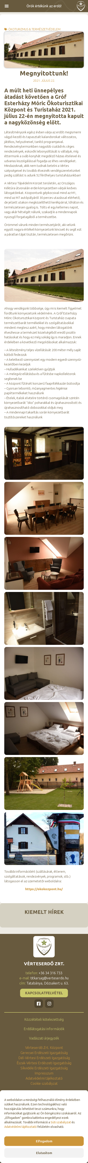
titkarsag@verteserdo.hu (50, 978)
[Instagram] (49, 1003)
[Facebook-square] (38, 1003)
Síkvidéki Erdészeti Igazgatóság (44, 1068)
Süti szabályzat (61, 1122)
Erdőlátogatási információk (44, 1029)
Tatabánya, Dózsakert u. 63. (47, 983)
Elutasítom (44, 1153)
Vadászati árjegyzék (44, 1038)
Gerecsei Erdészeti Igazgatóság (44, 1053)
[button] (6, 6)
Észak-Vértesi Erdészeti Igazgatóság (44, 1063)
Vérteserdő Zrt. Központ (44, 1048)
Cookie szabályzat (44, 1083)
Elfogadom (44, 1141)
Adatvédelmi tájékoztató (20, 1126)
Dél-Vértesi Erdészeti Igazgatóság (44, 1058)
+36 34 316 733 (50, 973)
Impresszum (44, 1073)
